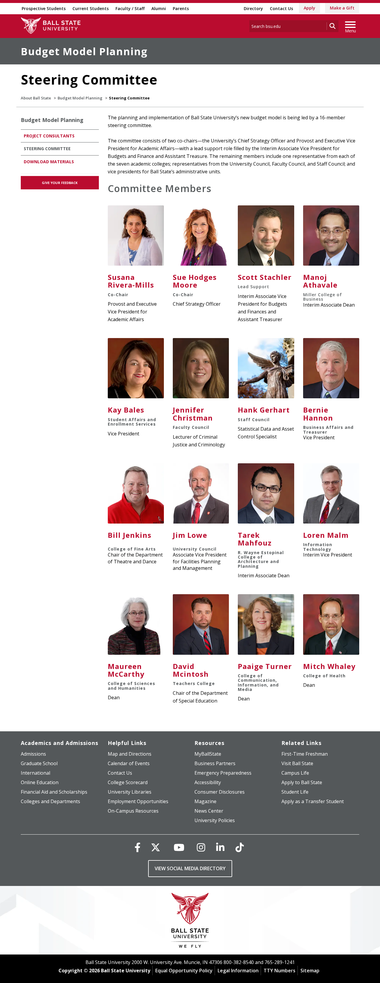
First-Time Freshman (304, 754)
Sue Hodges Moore (195, 281)
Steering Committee (47, 148)
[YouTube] (179, 847)
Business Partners (214, 763)
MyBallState (207, 754)
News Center (208, 811)
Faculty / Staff (130, 8)
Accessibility (207, 782)
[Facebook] (137, 847)
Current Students (90, 8)
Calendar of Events (129, 763)
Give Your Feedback (59, 182)
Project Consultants (49, 136)
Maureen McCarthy (126, 670)
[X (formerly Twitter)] (155, 847)
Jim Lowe (190, 535)
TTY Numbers (279, 970)
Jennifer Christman (193, 413)
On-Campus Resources (133, 811)
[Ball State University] (190, 922)
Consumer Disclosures (219, 792)
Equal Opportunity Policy (184, 970)
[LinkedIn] (220, 847)
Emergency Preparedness (222, 773)
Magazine (205, 801)
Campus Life (295, 773)
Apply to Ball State (301, 782)
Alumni (158, 8)
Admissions (33, 754)
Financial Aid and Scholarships (54, 792)
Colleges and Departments (50, 801)
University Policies (214, 820)
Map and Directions (129, 754)
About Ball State (36, 98)
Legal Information (238, 970)
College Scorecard (128, 782)
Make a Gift (342, 8)
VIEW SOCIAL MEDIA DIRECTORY (190, 868)
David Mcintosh (191, 670)
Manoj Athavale (320, 281)
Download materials (49, 161)
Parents (181, 8)
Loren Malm (326, 535)
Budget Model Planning (84, 51)
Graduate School (39, 763)
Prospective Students (44, 8)
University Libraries (129, 792)
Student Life (294, 792)
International (35, 773)
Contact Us (281, 8)
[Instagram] (201, 847)
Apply (309, 8)
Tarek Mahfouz (255, 539)
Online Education (39, 782)
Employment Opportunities (138, 801)
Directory (253, 8)
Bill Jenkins (129, 535)
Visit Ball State (297, 763)
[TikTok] (239, 847)
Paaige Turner (265, 666)
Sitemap (309, 970)
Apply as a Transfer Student (312, 801)
